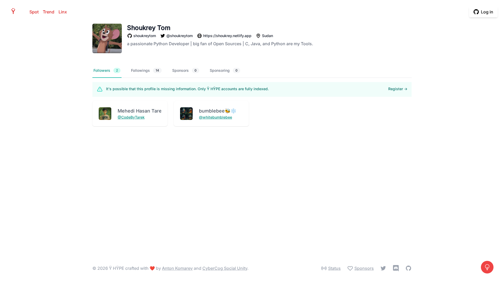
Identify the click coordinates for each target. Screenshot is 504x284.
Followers (105, 70)
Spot (34, 11)
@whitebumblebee (215, 117)
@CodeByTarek (131, 117)
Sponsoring (224, 70)
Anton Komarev (177, 268)
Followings (145, 70)
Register (397, 89)
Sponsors (184, 70)
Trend (48, 11)
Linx (63, 11)
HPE (14, 12)
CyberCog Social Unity (224, 268)
